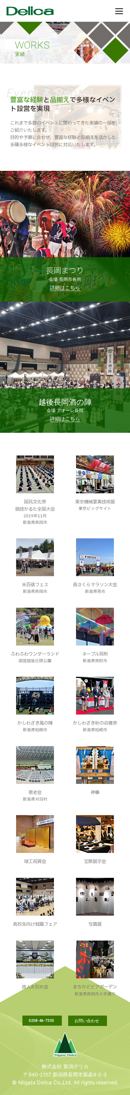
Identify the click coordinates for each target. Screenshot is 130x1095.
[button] (42, 1021)
